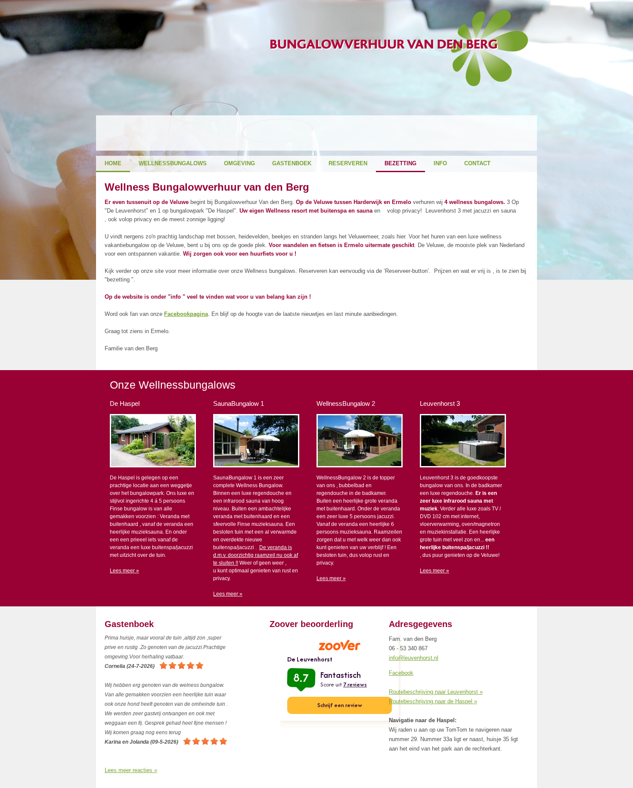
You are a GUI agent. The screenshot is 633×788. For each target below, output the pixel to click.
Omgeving (239, 163)
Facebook (401, 673)
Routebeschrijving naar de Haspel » (433, 701)
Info (440, 163)
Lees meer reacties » (131, 770)
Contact (477, 163)
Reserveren (348, 163)
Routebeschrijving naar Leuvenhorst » (436, 692)
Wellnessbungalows (173, 163)
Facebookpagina (186, 314)
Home (113, 163)
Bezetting (400, 163)
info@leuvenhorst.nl (413, 658)
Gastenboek (291, 163)
